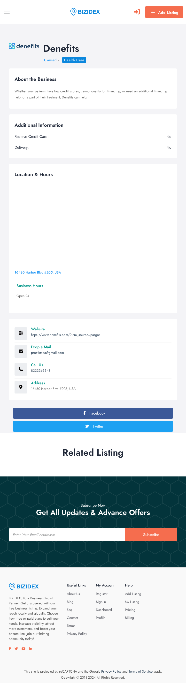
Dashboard (104, 609)
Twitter (97, 426)
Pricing (130, 609)
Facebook (96, 413)
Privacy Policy (77, 633)
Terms (71, 625)
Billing (129, 617)
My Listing (132, 601)
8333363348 (40, 370)
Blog (70, 601)
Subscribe (151, 534)
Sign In (101, 601)
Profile (100, 617)
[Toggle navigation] (6, 11)
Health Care (74, 60)
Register (102, 593)
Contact (72, 617)
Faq (69, 609)
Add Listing (168, 12)
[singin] (137, 12)
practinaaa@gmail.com (47, 352)
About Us (73, 593)
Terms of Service (141, 671)
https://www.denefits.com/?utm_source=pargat (65, 334)
